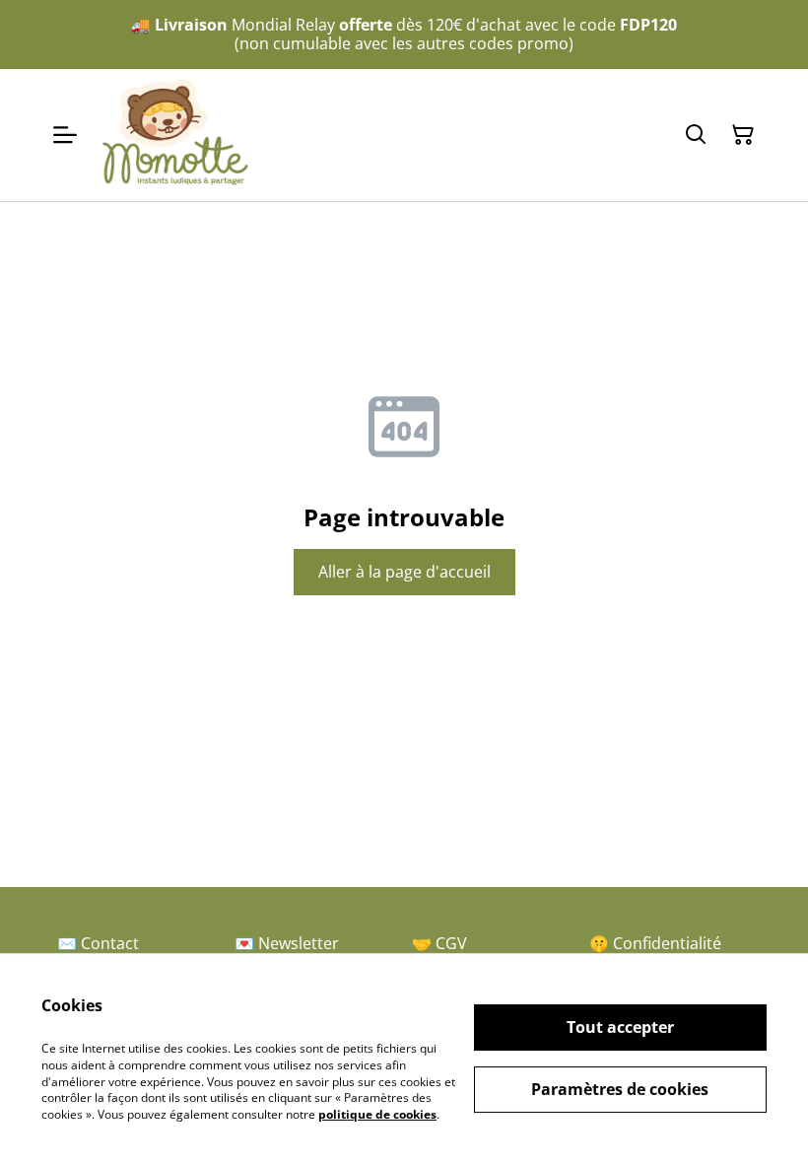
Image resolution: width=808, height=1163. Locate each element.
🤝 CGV (439, 943)
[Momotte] (175, 135)
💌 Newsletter (287, 943)
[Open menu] (65, 135)
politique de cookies (377, 1114)
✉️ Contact (98, 943)
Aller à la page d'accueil (404, 571)
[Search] (695, 135)
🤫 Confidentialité (655, 943)
